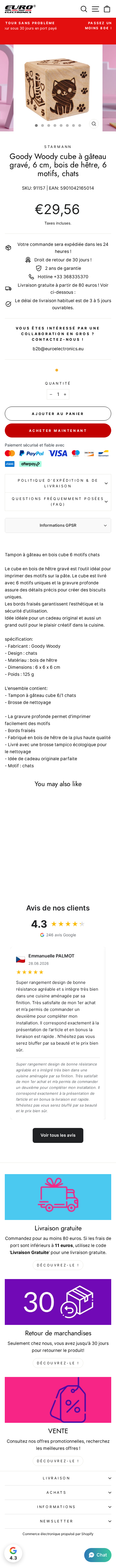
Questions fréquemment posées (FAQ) (58, 501)
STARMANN (58, 147)
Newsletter (56, 1521)
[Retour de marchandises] (58, 1302)
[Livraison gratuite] (58, 1197)
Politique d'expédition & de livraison (58, 483)
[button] (97, 1555)
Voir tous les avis (58, 1135)
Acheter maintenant (58, 431)
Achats (56, 1492)
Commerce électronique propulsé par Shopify (58, 1534)
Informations (56, 1507)
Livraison (56, 1478)
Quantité (58, 383)
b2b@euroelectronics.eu (58, 348)
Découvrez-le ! (58, 1265)
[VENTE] (58, 1400)
